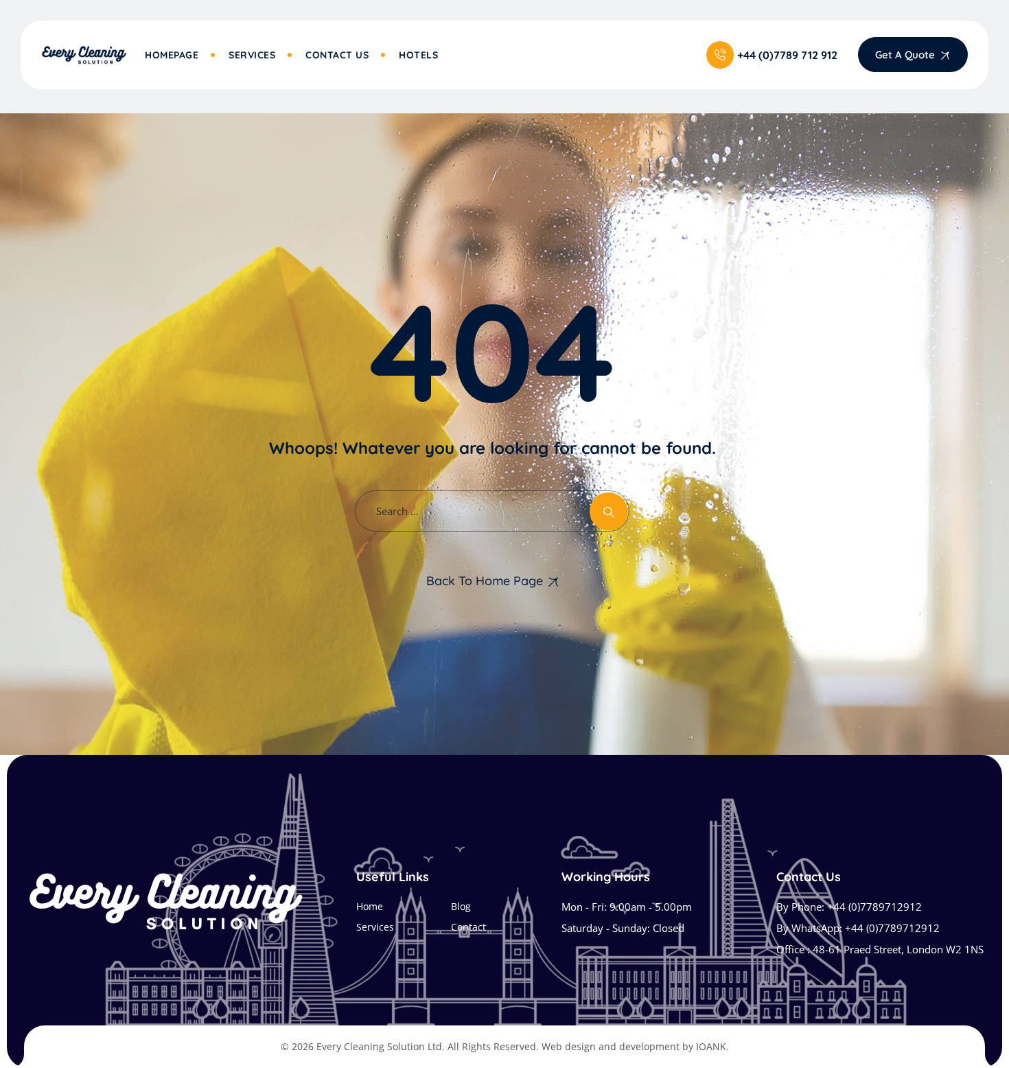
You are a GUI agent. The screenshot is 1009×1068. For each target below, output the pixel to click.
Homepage (171, 55)
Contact (468, 926)
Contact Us (337, 55)
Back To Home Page (484, 581)
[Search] (608, 511)
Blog (461, 906)
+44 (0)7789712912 (874, 906)
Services (252, 55)
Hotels (418, 55)
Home (369, 906)
